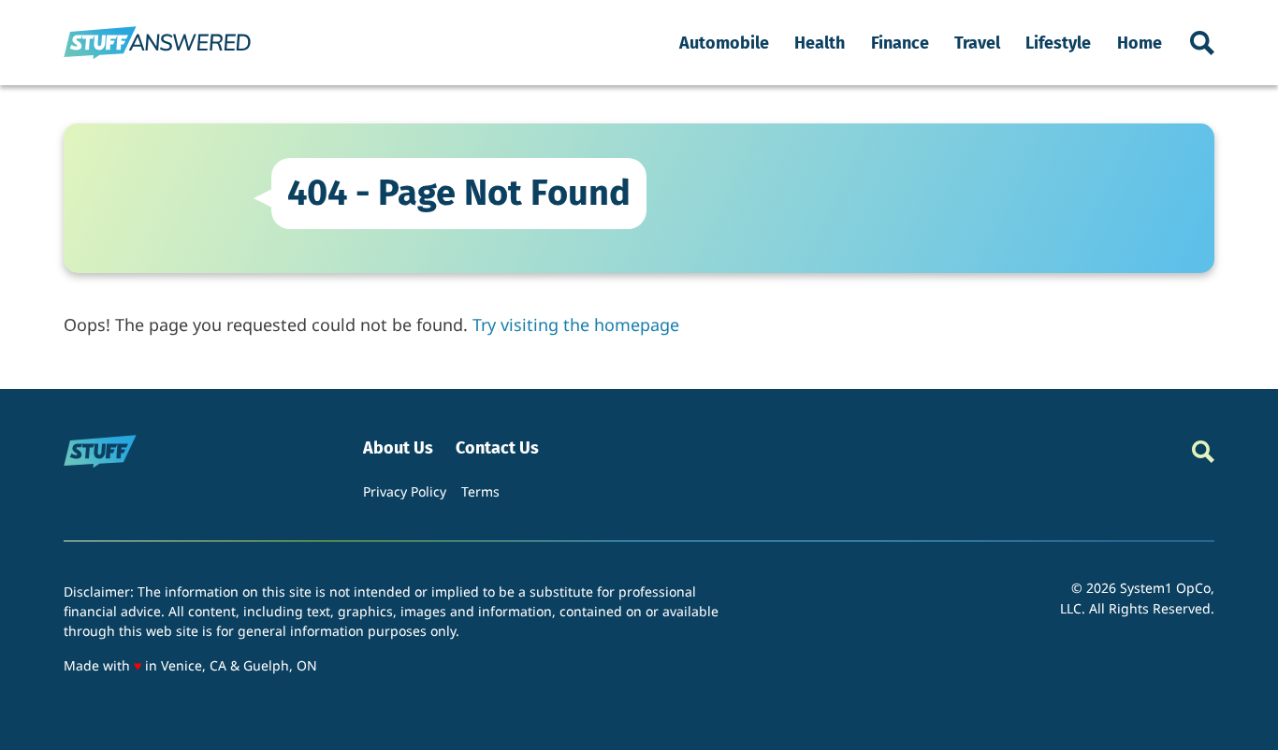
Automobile (724, 43)
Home (1139, 43)
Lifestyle (1058, 43)
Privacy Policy (404, 491)
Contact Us (497, 448)
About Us (398, 448)
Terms (480, 491)
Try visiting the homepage (575, 324)
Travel (977, 43)
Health (819, 43)
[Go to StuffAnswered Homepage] (157, 42)
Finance (900, 43)
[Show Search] (1202, 43)
